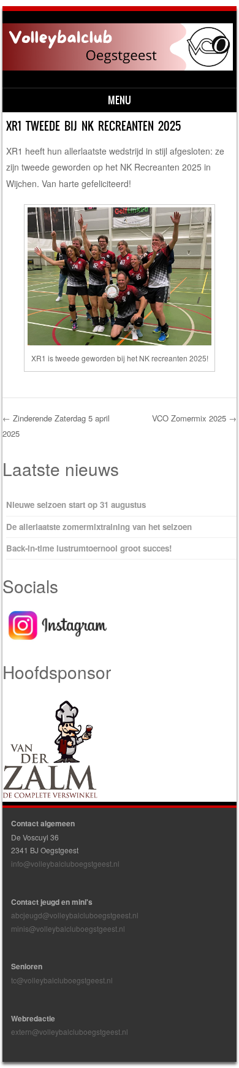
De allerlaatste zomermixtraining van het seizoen (99, 526)
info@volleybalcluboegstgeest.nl (65, 863)
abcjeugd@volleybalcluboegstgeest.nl (74, 915)
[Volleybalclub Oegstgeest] (117, 67)
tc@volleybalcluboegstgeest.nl (62, 980)
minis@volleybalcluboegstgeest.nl (68, 928)
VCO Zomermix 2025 (194, 418)
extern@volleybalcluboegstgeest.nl (69, 1031)
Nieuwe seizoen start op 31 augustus (76, 504)
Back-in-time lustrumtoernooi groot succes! (89, 548)
